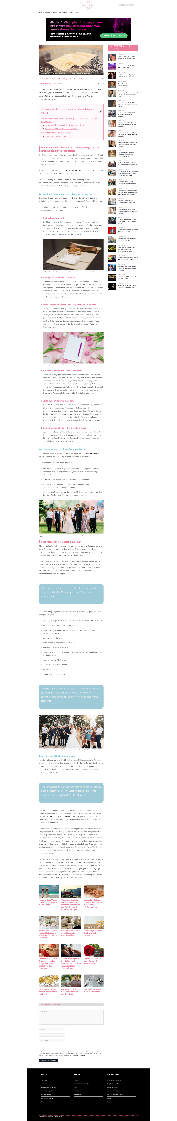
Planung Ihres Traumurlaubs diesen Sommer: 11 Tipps (48, 902)
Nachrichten (77, 1094)
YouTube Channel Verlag (114, 1091)
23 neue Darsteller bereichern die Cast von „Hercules (127, 85)
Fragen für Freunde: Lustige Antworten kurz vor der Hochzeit (127, 182)
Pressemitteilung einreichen (81, 1084)
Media (76, 1080)
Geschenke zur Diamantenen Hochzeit (92, 990)
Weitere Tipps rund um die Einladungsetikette (61, 128)
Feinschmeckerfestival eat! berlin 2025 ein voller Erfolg (127, 67)
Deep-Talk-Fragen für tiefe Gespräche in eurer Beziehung (126, 201)
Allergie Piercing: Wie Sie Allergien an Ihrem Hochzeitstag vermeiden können (127, 104)
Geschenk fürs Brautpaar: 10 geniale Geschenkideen (70, 932)
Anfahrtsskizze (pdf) (46, 1091)
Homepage (44, 1080)
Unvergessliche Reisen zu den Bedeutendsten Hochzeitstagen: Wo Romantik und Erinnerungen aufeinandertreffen (71, 905)
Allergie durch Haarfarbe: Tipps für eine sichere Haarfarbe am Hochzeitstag (127, 114)
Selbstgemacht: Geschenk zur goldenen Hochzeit (48, 991)
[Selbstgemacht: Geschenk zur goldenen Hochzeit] (49, 981)
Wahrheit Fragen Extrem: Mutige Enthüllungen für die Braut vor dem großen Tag (128, 221)
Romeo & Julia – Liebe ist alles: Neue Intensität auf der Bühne (126, 57)
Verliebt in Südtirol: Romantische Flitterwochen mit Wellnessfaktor (93, 903)
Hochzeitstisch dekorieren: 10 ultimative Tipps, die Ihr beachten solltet (48, 934)
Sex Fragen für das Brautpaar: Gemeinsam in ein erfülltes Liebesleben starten (126, 154)
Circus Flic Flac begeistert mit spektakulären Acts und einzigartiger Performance (126, 249)
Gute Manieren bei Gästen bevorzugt (56, 133)
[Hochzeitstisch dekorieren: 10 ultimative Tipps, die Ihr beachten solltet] (49, 922)
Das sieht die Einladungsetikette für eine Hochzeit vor (64, 125)
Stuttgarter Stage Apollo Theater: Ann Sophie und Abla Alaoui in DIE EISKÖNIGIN (127, 268)
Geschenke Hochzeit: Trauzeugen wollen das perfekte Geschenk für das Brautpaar (48, 963)
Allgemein (101, 83)
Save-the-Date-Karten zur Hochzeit (68, 170)
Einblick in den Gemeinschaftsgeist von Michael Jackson (128, 230)
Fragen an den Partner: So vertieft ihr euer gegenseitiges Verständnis (127, 163)
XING (108, 1102)
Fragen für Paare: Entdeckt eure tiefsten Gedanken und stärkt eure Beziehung (127, 211)
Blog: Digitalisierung (112, 1087)
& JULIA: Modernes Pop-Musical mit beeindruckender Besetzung (128, 76)
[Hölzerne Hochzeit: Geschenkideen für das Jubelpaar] (71, 981)
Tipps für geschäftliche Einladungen (58, 136)
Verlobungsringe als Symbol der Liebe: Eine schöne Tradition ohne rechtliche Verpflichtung (71, 963)
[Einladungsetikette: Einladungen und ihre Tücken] (71, 60)
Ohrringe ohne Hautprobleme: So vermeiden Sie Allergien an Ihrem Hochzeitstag (127, 124)
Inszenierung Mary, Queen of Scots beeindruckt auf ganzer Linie (127, 286)
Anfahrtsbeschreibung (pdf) (48, 1087)
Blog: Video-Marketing (113, 1084)
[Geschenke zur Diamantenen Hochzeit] (94, 981)
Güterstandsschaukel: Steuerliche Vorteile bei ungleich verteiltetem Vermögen (127, 144)
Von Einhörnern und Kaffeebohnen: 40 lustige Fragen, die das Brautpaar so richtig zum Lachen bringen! (128, 192)
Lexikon (76, 1087)
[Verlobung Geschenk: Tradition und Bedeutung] (94, 922)
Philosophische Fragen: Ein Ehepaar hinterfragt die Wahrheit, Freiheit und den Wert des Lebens (128, 173)
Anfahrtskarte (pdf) (46, 1094)
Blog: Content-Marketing (114, 1080)
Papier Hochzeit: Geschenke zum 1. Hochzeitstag (93, 961)
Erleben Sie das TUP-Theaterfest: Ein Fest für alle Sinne (127, 239)
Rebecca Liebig (46, 84)
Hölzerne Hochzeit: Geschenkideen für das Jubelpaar (69, 991)
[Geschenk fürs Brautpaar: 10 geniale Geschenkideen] (71, 922)
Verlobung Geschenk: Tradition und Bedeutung (93, 932)
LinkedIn (109, 1098)
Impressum (44, 1084)
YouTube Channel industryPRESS (116, 1094)
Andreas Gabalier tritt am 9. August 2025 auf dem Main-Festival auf (128, 258)
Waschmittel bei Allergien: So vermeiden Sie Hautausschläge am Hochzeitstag (127, 134)
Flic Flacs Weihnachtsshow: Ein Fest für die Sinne (127, 277)
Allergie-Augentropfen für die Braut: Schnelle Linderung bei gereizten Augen (128, 94)
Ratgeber (76, 1091)
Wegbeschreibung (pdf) (47, 1098)
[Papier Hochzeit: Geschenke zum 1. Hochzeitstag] (94, 950)
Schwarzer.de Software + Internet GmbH (51, 1116)
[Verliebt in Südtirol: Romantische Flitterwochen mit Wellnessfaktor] (94, 891)
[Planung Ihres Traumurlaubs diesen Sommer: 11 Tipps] (49, 891)
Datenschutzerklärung (80, 1055)
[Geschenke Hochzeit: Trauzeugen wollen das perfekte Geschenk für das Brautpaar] (49, 950)
